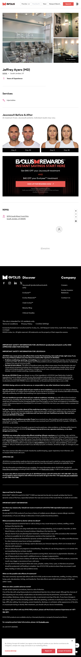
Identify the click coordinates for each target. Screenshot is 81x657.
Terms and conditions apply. (40, 188)
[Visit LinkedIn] (15, 283)
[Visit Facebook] (4, 283)
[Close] (72, 640)
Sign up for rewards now (39, 184)
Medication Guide (48, 469)
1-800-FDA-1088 (12, 477)
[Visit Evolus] (11, 277)
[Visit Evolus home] (9, 4)
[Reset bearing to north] (75, 217)
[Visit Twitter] (21, 283)
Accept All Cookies (64, 651)
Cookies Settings (42, 324)
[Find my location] (75, 221)
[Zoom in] (75, 210)
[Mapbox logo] (45, 248)
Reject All (48, 651)
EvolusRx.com (44, 622)
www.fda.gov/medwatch (69, 475)
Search (68, 4)
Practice (24, 4)
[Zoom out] (75, 213)
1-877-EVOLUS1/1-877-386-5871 (60, 474)
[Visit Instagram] (9, 283)
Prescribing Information (10, 469)
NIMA (5, 73)
